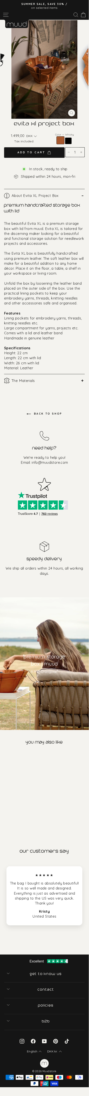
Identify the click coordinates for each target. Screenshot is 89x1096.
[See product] (21, 785)
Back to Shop (47, 413)
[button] (31, 136)
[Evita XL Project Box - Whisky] (3, 814)
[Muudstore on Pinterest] (55, 1041)
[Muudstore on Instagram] (22, 1041)
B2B (46, 1021)
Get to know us (46, 974)
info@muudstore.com (50, 462)
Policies (46, 1005)
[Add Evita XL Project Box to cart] (3, 756)
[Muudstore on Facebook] (33, 1041)
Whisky (60, 140)
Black (68, 141)
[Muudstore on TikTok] (66, 1041)
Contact (46, 989)
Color (64, 134)
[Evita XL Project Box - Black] (8, 814)
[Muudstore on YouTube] (44, 1041)
